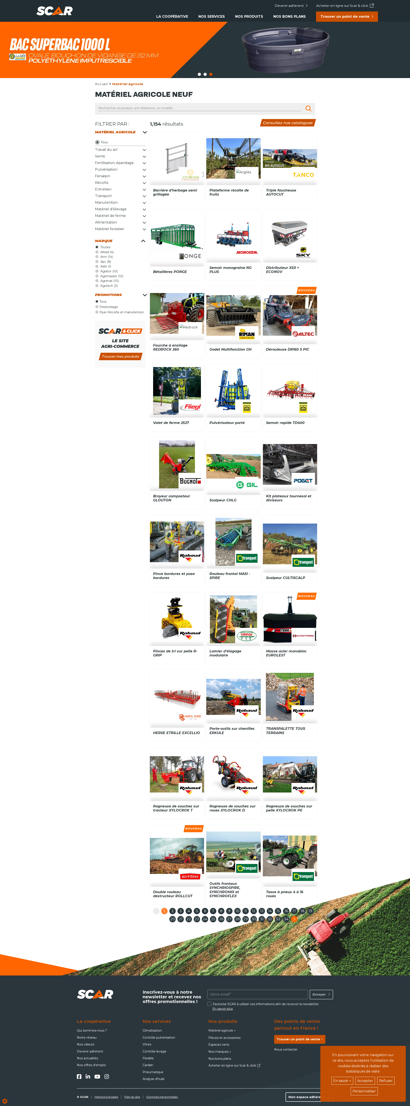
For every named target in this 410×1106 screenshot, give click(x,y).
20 (172, 919)
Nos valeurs (85, 1044)
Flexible (148, 1058)
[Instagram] (106, 1076)
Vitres (147, 1044)
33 (278, 919)
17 (294, 911)
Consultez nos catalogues (287, 122)
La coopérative (172, 17)
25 (213, 919)
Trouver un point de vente (345, 17)
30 (254, 919)
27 (229, 919)
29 (245, 919)
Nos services (211, 17)
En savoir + (342, 1081)
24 (205, 919)
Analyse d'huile (154, 1079)
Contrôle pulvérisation (159, 1037)
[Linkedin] (88, 1076)
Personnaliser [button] (364, 1091)
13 (262, 911)
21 (180, 919)
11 (245, 911)
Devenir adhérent (289, 6)
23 (197, 919)
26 (221, 919)
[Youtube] (97, 1076)
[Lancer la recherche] (309, 109)
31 (262, 919)
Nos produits (249, 17)
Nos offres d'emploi (91, 1065)
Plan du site (132, 1097)
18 (302, 911)
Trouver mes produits (120, 356)
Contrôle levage (154, 1051)
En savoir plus (222, 1009)
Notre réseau (87, 1037)
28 (237, 919)
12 (253, 911)
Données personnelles (162, 1097)
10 (237, 911)
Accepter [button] (365, 1081)
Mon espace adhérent (306, 1097)
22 (189, 919)
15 (278, 911)
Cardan (148, 1065)
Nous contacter (285, 1049)
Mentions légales (106, 1097)
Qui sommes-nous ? (92, 1030)
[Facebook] (79, 1076)
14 (270, 911)
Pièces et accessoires (224, 1038)
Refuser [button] (386, 1081)
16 (286, 911)
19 (310, 911)
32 (270, 919)
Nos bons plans (289, 17)
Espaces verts (218, 1044)
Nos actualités (87, 1058)
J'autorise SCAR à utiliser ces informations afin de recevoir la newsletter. (265, 1006)
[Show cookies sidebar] (4, 1101)
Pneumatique (153, 1072)
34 (286, 919)
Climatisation (152, 1030)
